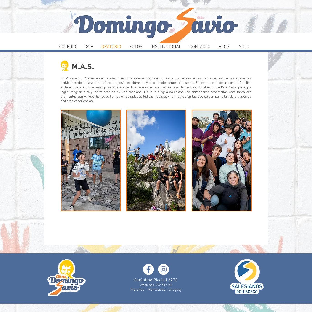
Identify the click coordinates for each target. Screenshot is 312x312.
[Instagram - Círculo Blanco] (163, 269)
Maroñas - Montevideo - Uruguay (156, 289)
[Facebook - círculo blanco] (148, 269)
